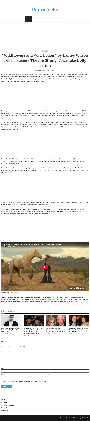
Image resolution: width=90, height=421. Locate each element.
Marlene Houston (40, 70)
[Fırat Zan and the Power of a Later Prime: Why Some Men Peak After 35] (11, 320)
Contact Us (51, 19)
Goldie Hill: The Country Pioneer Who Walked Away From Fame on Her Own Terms (55, 329)
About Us (44, 19)
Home (22, 19)
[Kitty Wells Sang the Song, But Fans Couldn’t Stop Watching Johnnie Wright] (79, 320)
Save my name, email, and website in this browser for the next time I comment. (24, 381)
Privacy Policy (37, 19)
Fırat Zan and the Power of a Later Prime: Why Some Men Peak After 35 (10, 329)
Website (49, 374)
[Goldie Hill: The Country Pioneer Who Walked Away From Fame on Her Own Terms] (56, 320)
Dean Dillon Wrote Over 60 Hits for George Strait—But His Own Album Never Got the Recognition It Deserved (33, 330)
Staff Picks (28, 19)
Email (3, 374)
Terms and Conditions (62, 19)
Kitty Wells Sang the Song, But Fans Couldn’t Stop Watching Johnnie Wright (78, 329)
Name (3, 368)
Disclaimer (4, 402)
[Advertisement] (45, 37)
